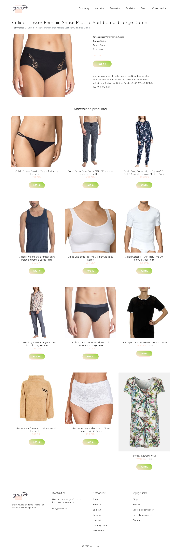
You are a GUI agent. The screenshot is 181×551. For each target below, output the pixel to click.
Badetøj (130, 8)
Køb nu (102, 64)
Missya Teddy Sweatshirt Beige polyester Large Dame (37, 429)
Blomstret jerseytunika (144, 455)
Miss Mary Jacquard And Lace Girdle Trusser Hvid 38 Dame (91, 429)
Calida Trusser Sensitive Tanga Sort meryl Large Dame (36, 173)
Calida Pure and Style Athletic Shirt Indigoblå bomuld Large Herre (37, 258)
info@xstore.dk (59, 508)
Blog (143, 8)
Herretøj (99, 8)
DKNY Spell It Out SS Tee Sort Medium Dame (144, 342)
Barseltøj (97, 504)
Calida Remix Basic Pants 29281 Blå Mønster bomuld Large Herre (90, 173)
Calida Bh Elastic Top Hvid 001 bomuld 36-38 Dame (90, 258)
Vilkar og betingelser (143, 509)
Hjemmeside (18, 27)
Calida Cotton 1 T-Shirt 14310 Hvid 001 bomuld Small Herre (144, 258)
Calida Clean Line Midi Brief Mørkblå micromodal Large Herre (90, 344)
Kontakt (137, 504)
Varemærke (159, 8)
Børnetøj (115, 8)
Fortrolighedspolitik (142, 515)
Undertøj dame (100, 525)
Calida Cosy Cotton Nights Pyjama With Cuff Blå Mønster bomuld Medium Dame (144, 173)
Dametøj (84, 8)
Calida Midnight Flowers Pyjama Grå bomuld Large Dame (37, 344)
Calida (121, 37)
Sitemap (137, 520)
